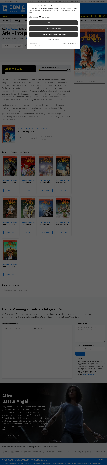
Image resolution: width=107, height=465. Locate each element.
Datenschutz (74, 44)
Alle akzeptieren (53, 23)
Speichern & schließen (53, 28)
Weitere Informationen (53, 39)
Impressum (66, 44)
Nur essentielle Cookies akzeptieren (53, 34)
